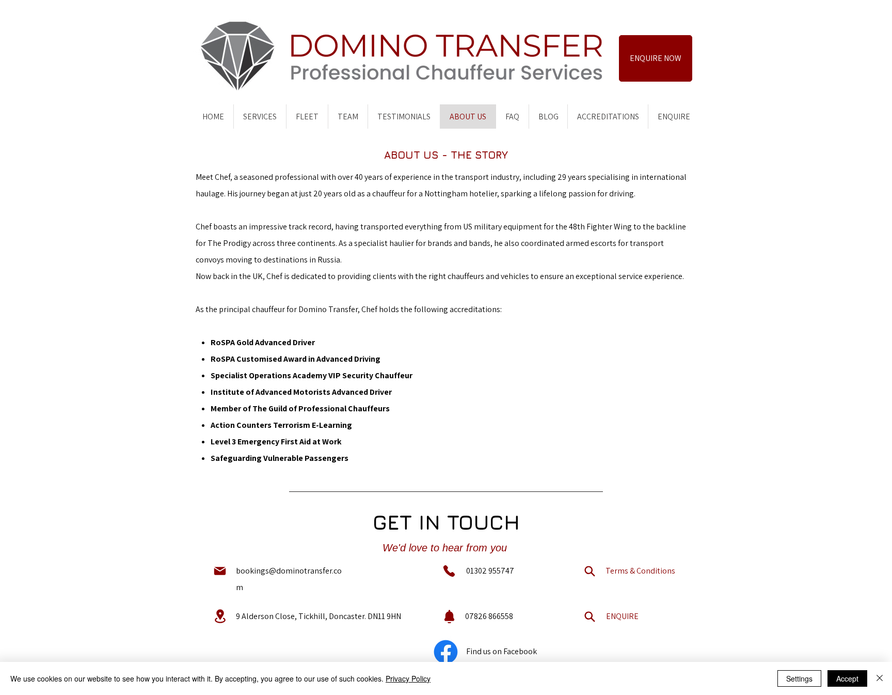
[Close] (879, 678)
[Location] (220, 616)
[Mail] (220, 571)
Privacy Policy (408, 678)
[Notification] (449, 616)
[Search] (589, 571)
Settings (799, 678)
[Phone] (449, 571)
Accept (847, 678)
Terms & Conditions (640, 570)
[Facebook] (445, 652)
